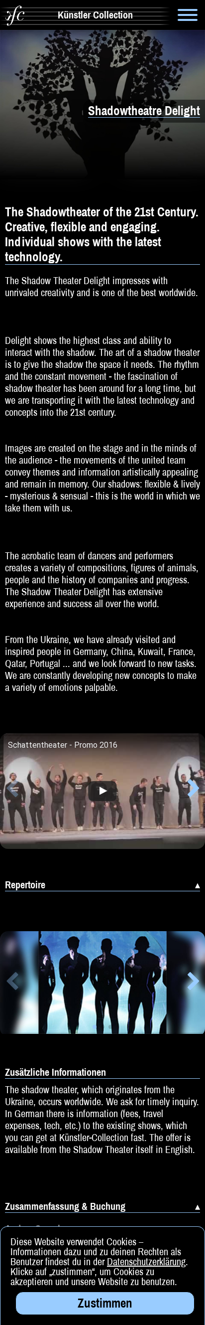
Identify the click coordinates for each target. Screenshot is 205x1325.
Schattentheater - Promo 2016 (62, 745)
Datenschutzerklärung (146, 1261)
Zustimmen (105, 1303)
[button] (11, 790)
